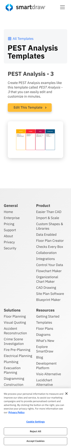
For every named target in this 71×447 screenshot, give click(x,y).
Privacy (9, 242)
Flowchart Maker (49, 271)
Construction (13, 384)
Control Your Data (49, 265)
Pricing (9, 224)
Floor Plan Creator (50, 240)
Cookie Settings (35, 421)
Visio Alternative (48, 374)
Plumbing (11, 362)
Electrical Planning (18, 356)
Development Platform (46, 365)
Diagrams (43, 334)
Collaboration (46, 253)
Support (10, 230)
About (8, 236)
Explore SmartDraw (44, 348)
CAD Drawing (46, 287)
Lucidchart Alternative (44, 382)
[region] (35, 417)
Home (8, 212)
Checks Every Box (49, 246)
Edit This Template (28, 107)
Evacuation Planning (12, 370)
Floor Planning (15, 316)
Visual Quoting (15, 322)
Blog (39, 357)
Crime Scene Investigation (14, 341)
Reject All (35, 431)
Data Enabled (46, 234)
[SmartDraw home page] (26, 7)
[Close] (66, 393)
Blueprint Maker (48, 299)
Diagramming (14, 378)
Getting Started (47, 316)
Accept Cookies (35, 441)
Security (10, 248)
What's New (45, 340)
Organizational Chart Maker (47, 279)
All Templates (23, 38)
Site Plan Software (50, 293)
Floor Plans (44, 328)
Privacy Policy (16, 412)
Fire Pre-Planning (17, 350)
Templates (44, 322)
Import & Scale (47, 218)
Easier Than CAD (49, 212)
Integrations (45, 259)
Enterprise (12, 218)
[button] (62, 7)
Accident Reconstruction (15, 330)
